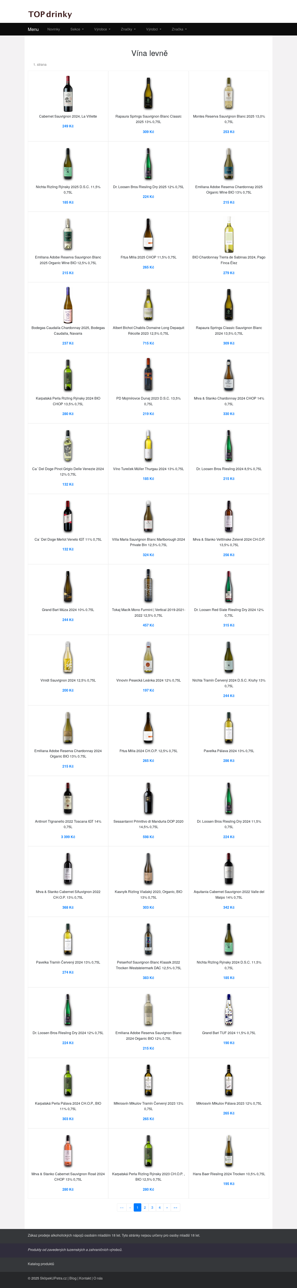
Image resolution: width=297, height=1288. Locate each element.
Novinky (53, 29)
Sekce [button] (75, 29)
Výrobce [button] (101, 29)
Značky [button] (127, 29)
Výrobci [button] (152, 29)
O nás (98, 1278)
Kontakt (85, 1278)
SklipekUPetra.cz (53, 1278)
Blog (73, 1278)
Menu (33, 29)
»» (175, 1207)
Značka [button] (178, 29)
